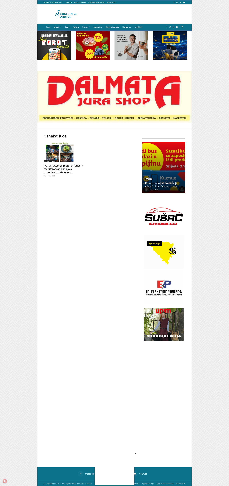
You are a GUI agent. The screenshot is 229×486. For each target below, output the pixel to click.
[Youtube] (183, 2)
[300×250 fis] (170, 45)
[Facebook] (173, 2)
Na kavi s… (126, 27)
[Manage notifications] (5, 481)
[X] (180, 2)
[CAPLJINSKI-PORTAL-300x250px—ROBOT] (54, 59)
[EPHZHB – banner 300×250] (164, 303)
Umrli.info (139, 27)
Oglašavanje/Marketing (96, 2)
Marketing (98, 27)
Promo (85, 27)
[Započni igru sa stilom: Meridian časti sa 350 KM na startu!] (163, 167)
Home (48, 27)
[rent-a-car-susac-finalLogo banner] (164, 232)
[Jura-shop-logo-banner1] (114, 122)
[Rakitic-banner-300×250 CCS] (131, 59)
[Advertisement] (164, 390)
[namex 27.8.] (93, 59)
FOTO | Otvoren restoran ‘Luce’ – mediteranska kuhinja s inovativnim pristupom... (63, 169)
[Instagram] (177, 2)
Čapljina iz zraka (112, 27)
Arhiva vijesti (111, 2)
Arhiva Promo (49, 161)
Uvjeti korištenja (80, 2)
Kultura (76, 27)
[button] (182, 27)
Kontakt (69, 2)
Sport (67, 27)
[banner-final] (164, 340)
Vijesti (56, 27)
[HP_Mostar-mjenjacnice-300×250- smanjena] (164, 268)
